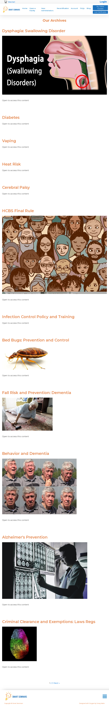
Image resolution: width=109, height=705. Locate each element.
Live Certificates (100, 12)
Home (24, 8)
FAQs (82, 8)
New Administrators (47, 9)
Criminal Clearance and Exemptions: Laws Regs (48, 621)
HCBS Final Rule (18, 211)
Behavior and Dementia (25, 453)
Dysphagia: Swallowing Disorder (33, 31)
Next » (57, 683)
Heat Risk (11, 164)
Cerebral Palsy (16, 187)
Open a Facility (32, 9)
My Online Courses (100, 8)
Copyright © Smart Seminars (13, 703)
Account (74, 8)
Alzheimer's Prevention (25, 537)
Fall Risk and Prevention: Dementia (36, 392)
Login (103, 1)
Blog (89, 8)
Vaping (9, 141)
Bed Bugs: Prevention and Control (35, 340)
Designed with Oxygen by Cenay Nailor (92, 703)
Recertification (63, 8)
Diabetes (10, 117)
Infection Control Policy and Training (38, 316)
